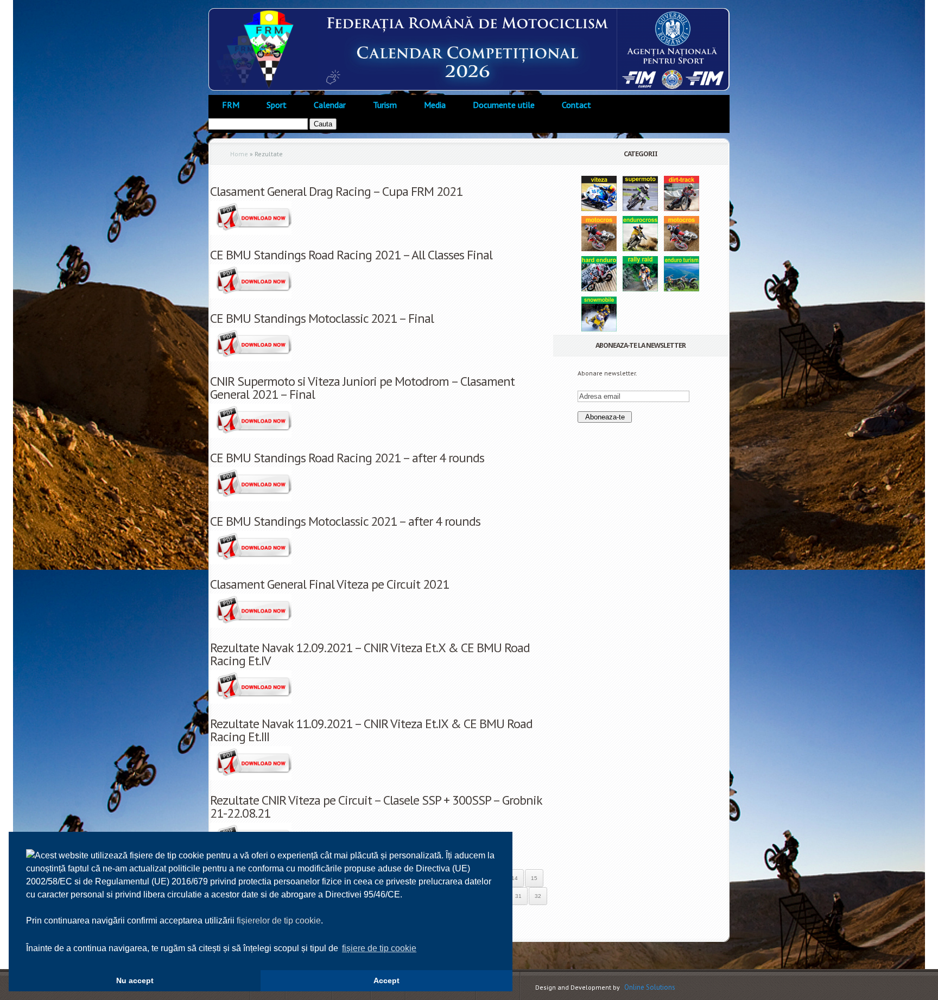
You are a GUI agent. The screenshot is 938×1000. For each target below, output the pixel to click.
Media (435, 104)
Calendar (330, 104)
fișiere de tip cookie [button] (379, 948)
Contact (576, 104)
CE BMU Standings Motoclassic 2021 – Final (322, 318)
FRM (230, 104)
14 (514, 878)
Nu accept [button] (135, 980)
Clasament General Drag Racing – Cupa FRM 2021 (336, 191)
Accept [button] (386, 980)
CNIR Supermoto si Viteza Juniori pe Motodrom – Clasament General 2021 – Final (362, 388)
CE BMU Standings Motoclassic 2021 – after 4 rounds (345, 521)
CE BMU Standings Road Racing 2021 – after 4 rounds (347, 457)
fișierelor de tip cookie (279, 920)
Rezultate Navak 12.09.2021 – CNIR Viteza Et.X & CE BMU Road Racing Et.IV (370, 654)
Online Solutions (649, 987)
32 (538, 896)
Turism (385, 104)
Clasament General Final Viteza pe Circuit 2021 (329, 584)
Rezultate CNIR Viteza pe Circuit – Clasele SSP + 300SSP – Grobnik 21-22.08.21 (376, 806)
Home (239, 154)
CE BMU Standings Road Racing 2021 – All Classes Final (351, 254)
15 (534, 878)
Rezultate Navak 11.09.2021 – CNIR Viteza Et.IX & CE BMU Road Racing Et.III (371, 730)
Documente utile (504, 104)
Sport (277, 104)
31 (518, 896)
